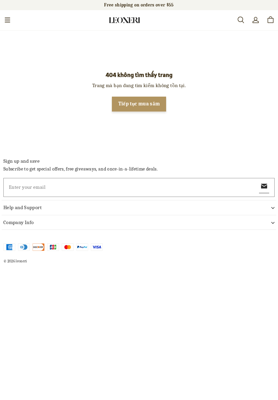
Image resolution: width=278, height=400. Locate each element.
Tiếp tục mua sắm (139, 104)
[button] (7, 20)
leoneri (21, 261)
